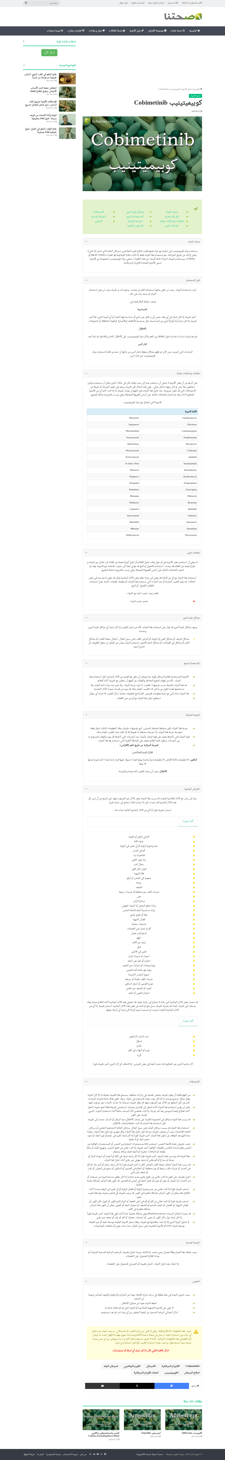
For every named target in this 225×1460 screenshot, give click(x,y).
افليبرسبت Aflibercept (192, 1433)
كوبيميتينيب (170, 1373)
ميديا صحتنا (55, 31)
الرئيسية (193, 31)
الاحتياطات (98, 212)
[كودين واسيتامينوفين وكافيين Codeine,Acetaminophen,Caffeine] (101, 1419)
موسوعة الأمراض (156, 31)
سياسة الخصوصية (53, 1454)
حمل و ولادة (97, 31)
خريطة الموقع (29, 1454)
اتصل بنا (40, 1454)
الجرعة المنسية (98, 217)
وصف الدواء (172, 212)
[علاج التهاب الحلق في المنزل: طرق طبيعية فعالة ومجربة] (67, 133)
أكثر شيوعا (188, 821)
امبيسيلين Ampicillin (151, 1433)
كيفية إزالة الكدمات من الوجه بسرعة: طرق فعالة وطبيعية (43, 117)
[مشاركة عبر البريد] (102, 1386)
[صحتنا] (183, 16)
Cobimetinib (192, 1366)
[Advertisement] (142, 61)
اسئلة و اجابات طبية (156, 3)
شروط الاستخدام (70, 1454)
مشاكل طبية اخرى (135, 212)
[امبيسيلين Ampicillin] (142, 1419)
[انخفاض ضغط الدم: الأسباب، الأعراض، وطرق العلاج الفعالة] (67, 92)
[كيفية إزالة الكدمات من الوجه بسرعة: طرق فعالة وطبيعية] (67, 119)
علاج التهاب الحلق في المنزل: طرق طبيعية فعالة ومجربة (41, 130)
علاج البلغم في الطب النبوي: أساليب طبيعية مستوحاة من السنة (40, 76)
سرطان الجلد (110, 1366)
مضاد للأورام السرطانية (145, 1373)
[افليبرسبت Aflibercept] (183, 1419)
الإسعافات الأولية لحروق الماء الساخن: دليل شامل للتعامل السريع (41, 103)
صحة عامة (177, 31)
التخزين (98, 221)
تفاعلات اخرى (171, 226)
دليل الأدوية (135, 31)
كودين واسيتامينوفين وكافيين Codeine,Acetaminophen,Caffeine (103, 1434)
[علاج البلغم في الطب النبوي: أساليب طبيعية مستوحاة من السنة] (67, 78)
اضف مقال (123, 3)
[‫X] (137, 1386)
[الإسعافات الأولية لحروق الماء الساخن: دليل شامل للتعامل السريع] (67, 106)
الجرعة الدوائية (135, 221)
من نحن (83, 1454)
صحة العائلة (116, 31)
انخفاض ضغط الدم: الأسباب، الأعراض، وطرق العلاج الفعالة (43, 89)
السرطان (150, 1366)
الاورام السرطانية (170, 1366)
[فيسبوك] (171, 1386)
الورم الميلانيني (131, 1366)
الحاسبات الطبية (138, 3)
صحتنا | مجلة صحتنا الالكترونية (149, 1454)
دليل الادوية (186, 89)
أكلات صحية (173, 3)
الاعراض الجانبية (135, 226)
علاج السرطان (191, 1373)
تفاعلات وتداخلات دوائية (171, 221)
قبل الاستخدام (172, 217)
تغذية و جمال (75, 31)
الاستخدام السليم (135, 217)
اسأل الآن (49, 52)
